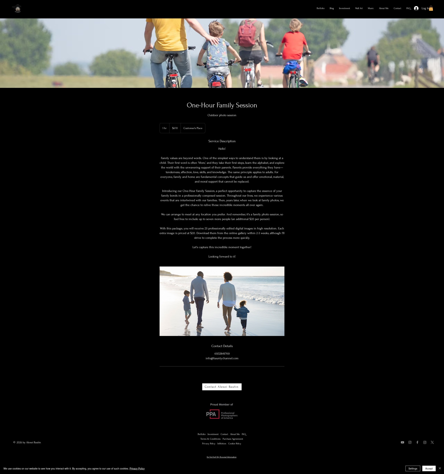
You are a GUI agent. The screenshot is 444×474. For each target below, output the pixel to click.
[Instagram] (410, 442)
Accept (429, 468)
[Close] (440, 468)
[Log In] (415, 8)
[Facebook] (417, 442)
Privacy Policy (137, 468)
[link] (431, 8)
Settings (412, 468)
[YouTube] (402, 442)
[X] (432, 442)
